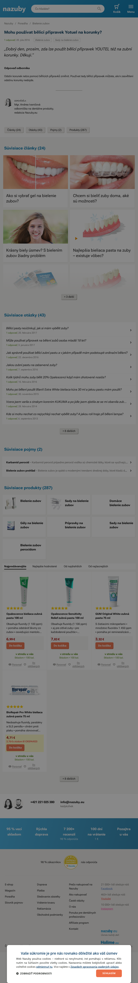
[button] (34, 973)
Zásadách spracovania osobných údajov (95, 966)
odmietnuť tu (44, 966)
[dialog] (69, 964)
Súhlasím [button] (108, 973)
